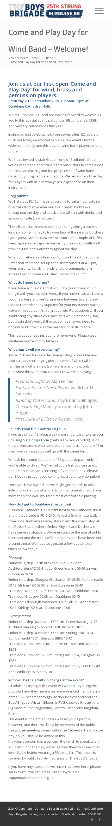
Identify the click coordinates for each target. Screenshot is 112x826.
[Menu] (96, 10)
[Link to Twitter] (92, 819)
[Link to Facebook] (100, 819)
